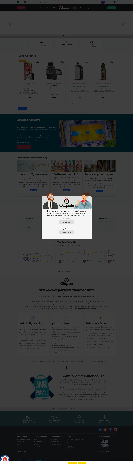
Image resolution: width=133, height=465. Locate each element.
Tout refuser (82, 463)
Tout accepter (72, 463)
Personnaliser (90, 463)
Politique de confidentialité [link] (103, 463)
